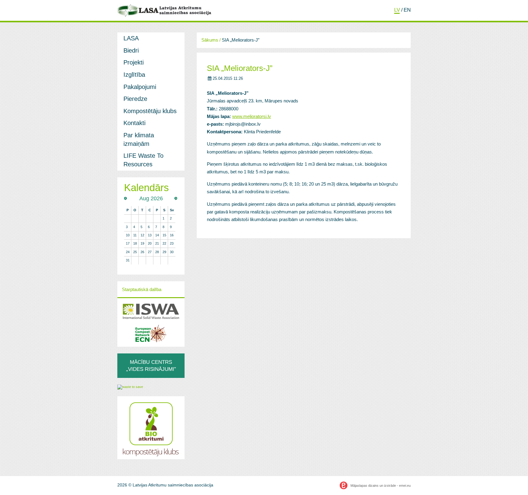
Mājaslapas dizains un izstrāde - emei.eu (380, 485)
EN (407, 10)
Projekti (133, 62)
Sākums (209, 40)
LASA (131, 38)
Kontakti (134, 123)
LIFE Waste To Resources (143, 160)
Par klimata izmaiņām (138, 139)
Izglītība (134, 74)
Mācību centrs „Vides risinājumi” (151, 365)
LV (397, 10)
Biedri (131, 50)
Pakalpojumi (139, 86)
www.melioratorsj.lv (251, 116)
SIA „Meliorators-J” (240, 68)
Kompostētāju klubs (150, 111)
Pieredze (135, 98)
